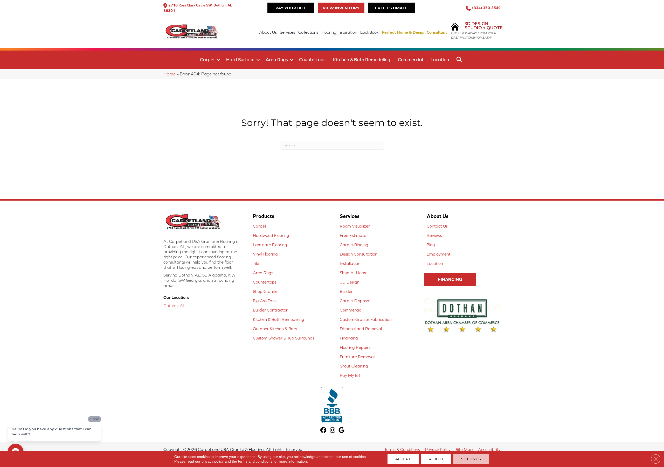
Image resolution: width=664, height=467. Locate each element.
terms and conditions (255, 461)
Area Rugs (277, 59)
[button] (218, 59)
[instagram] (332, 430)
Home (169, 73)
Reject (436, 459)
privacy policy (213, 461)
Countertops (312, 59)
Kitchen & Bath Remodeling (361, 59)
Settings (471, 459)
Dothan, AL (174, 305)
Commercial (410, 59)
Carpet (207, 59)
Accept (403, 459)
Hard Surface (240, 59)
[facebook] (323, 430)
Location (440, 59)
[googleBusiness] (341, 430)
